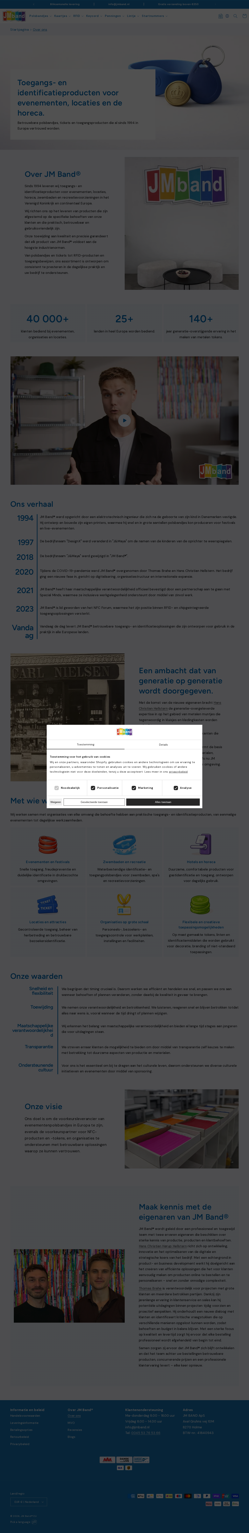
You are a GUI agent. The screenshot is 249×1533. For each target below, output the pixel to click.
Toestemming (85, 744)
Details (163, 744)
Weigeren (55, 802)
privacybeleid (178, 771)
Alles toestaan (163, 802)
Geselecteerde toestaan (94, 802)
